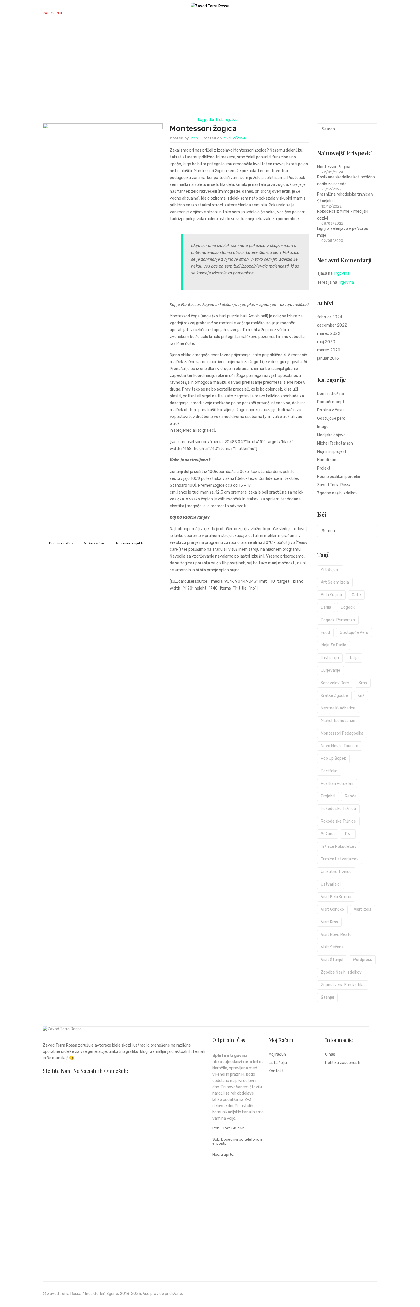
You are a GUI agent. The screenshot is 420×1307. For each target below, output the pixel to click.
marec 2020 (328, 350)
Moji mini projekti (129, 543)
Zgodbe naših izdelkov (337, 493)
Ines (194, 138)
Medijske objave (331, 435)
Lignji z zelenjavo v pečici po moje (342, 232)
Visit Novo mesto (336, 934)
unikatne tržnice (336, 871)
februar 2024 (329, 317)
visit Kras (329, 922)
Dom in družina (61, 543)
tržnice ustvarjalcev (340, 859)
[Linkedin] (91, 1082)
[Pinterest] (76, 1082)
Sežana (328, 833)
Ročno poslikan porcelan (339, 476)
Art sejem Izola (335, 582)
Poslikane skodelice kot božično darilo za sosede (346, 180)
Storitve (138, 29)
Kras (363, 683)
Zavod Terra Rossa (334, 484)
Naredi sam (327, 459)
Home (187, 119)
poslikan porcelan (337, 783)
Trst (348, 833)
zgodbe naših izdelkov (341, 972)
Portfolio (109, 29)
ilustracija (330, 657)
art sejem (330, 569)
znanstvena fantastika (343, 984)
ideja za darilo (333, 645)
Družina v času (95, 543)
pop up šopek (333, 758)
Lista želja (278, 1063)
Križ (361, 695)
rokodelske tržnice (338, 821)
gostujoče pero (354, 632)
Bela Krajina (331, 594)
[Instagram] (60, 1082)
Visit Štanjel (332, 959)
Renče (351, 796)
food (325, 632)
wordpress (362, 959)
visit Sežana (332, 947)
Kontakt (205, 29)
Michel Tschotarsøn (335, 443)
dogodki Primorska (338, 620)
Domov (49, 29)
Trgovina (75, 29)
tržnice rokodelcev (339, 846)
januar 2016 (328, 358)
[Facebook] (45, 1082)
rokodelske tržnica (338, 808)
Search (371, 129)
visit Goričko (332, 909)
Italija (354, 657)
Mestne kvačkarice (338, 708)
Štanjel (327, 997)
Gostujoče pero (331, 418)
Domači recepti (331, 401)
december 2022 (332, 325)
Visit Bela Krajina (336, 896)
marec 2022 (328, 333)
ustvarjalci (331, 884)
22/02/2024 (235, 138)
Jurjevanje (330, 670)
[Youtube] (107, 1082)
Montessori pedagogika (342, 733)
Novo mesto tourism (339, 745)
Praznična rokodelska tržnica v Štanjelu (345, 198)
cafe (356, 594)
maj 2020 (326, 341)
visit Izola (362, 909)
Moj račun (277, 1055)
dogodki (348, 607)
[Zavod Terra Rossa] (210, 6)
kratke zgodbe (334, 695)
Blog (162, 29)
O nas (182, 29)
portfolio (329, 771)
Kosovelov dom (335, 683)
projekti (328, 796)
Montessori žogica (203, 128)
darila (326, 607)
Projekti (324, 468)
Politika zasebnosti (342, 1063)
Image (323, 426)
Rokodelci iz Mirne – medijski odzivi (342, 215)
